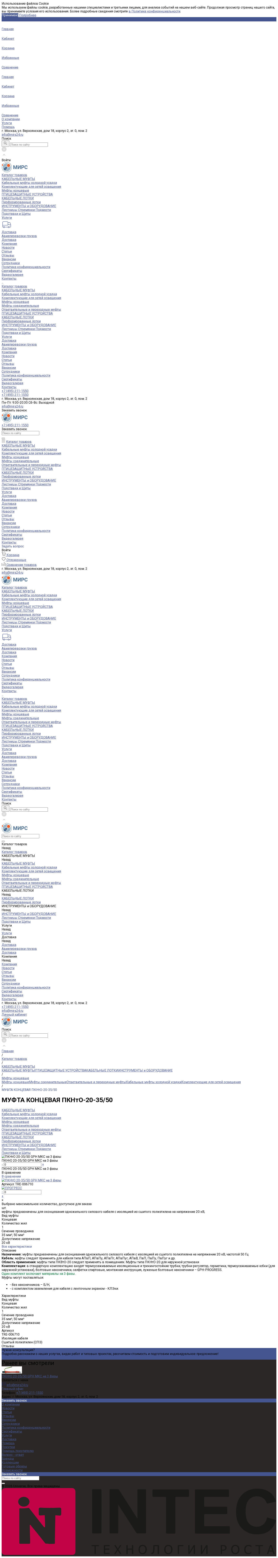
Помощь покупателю (18, 1451)
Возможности (12, 1470)
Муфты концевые (15, 190)
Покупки (8, 1447)
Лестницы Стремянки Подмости (26, 210)
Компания (9, 352)
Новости (8, 248)
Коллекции (10, 1462)
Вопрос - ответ (13, 1455)
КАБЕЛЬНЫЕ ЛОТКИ (18, 198)
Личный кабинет (14, 1015)
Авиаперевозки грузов (19, 236)
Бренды (8, 1459)
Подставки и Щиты (16, 214)
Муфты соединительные (20, 306)
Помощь (8, 127)
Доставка (9, 232)
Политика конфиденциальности (26, 267)
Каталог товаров (14, 286)
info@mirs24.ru (12, 135)
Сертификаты (12, 271)
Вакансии (9, 259)
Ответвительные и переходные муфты (31, 310)
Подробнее (27, 15)
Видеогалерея (12, 383)
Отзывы (8, 255)
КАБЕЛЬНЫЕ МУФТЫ (18, 179)
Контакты (9, 387)
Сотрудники (11, 263)
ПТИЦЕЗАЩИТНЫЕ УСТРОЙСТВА (27, 194)
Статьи (7, 251)
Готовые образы (14, 1466)
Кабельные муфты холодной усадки (29, 183)
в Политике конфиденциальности (154, 11)
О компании (11, 119)
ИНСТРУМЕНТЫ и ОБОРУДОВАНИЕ (29, 206)
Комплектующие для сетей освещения (31, 187)
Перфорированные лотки (21, 202)
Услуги (7, 123)
